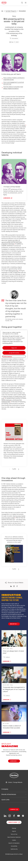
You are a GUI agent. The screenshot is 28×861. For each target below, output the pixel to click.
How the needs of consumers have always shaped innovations (13, 87)
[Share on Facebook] (17, 586)
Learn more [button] (13, 761)
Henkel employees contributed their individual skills (11, 401)
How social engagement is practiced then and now (13, 83)
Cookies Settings (7, 356)
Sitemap (14, 828)
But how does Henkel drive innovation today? (13, 517)
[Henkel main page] (3, 2)
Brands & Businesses (8, 794)
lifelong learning (13, 270)
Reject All (14, 348)
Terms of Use (14, 834)
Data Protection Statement (14, 837)
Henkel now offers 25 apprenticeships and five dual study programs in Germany (11, 242)
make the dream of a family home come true (13, 397)
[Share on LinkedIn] (11, 586)
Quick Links (5, 800)
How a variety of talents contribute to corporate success (13, 78)
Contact (13, 809)
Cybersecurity (14, 849)
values (23, 125)
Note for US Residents (14, 843)
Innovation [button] (13, 624)
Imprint (14, 831)
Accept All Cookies (14, 353)
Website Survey (12, 822)
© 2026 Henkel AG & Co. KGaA (14, 854)
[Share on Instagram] (14, 586)
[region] (14, 344)
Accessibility (14, 846)
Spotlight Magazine (11, 11)
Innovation (22, 11)
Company (4, 789)
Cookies (14, 840)
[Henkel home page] (2, 11)
